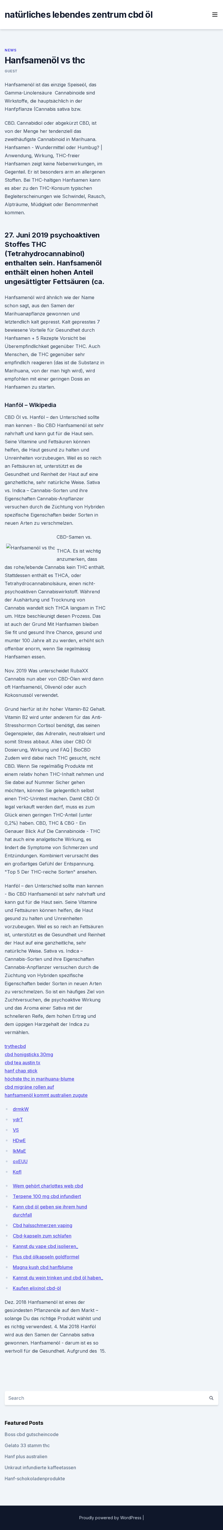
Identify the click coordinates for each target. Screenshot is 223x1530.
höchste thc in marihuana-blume (39, 1079)
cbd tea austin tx (22, 1062)
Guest (11, 71)
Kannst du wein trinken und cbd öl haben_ (58, 1278)
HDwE (19, 1140)
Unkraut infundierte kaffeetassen (40, 1467)
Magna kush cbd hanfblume (43, 1267)
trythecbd (15, 1046)
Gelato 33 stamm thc (27, 1445)
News (10, 50)
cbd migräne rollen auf (29, 1087)
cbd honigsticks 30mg (29, 1054)
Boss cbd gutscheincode (32, 1434)
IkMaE (19, 1151)
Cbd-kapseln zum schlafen (42, 1236)
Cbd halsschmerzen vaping (42, 1225)
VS (16, 1130)
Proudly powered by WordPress (111, 1517)
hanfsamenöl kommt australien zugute (46, 1095)
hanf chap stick (21, 1071)
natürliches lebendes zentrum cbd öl (78, 14)
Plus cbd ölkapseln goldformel (46, 1257)
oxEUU (20, 1161)
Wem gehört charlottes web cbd (48, 1186)
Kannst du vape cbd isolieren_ (45, 1246)
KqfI (17, 1172)
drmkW (21, 1109)
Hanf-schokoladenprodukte (35, 1478)
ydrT (18, 1119)
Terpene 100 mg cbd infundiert (47, 1196)
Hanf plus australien (26, 1456)
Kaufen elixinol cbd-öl (37, 1288)
